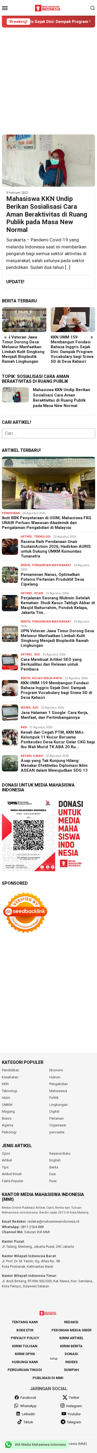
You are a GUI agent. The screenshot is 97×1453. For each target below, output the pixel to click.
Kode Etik (24, 1330)
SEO (37, 654)
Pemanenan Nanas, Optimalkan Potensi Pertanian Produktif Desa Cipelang (52, 579)
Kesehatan (10, 1077)
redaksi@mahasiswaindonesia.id (53, 1221)
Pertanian (56, 1118)
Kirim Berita (71, 1346)
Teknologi (42, 536)
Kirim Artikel (71, 1338)
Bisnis (26, 707)
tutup (53, 1358)
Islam (38, 593)
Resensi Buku (59, 1153)
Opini (6, 1153)
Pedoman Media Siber (71, 1330)
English (55, 1160)
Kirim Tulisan (24, 1346)
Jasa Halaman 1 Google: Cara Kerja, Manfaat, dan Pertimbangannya (54, 715)
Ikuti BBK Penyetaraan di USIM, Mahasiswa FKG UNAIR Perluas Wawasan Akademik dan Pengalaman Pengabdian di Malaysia (46, 522)
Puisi (53, 1181)
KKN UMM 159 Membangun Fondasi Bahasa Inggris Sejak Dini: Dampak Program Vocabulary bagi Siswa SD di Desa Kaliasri (72, 349)
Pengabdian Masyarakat (51, 565)
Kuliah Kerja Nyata (47, 678)
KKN (24, 727)
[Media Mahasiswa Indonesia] (48, 7)
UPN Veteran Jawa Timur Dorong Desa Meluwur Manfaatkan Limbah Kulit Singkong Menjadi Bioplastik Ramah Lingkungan (23, 349)
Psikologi (9, 1132)
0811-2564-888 (32, 1227)
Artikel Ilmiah (32, 756)
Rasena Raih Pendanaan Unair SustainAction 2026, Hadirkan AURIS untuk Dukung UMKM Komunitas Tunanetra (56, 549)
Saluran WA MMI (37, 1232)
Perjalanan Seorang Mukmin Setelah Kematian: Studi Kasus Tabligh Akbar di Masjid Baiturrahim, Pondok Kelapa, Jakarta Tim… (58, 605)
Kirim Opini (25, 1354)
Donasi (71, 1354)
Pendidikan (11, 513)
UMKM (7, 1105)
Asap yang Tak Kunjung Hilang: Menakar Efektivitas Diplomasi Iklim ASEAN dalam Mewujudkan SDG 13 (54, 765)
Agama (7, 1125)
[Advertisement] (48, 80)
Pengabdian (58, 1084)
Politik (54, 1098)
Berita (25, 565)
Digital (54, 1111)
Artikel (26, 536)
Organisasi (57, 1125)
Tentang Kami (25, 1322)
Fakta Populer (12, 1181)
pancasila (56, 1132)
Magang (8, 1111)
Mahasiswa (58, 1091)
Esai (52, 1174)
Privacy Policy (25, 1338)
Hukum (54, 1077)
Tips (5, 1167)
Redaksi (71, 1322)
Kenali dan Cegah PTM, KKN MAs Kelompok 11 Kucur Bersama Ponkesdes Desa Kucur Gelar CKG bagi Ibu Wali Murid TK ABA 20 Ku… (58, 739)
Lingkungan (58, 1105)
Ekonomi (56, 1070)
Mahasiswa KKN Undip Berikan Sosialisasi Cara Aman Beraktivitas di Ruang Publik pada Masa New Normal (46, 214)
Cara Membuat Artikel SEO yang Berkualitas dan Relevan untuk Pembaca (51, 664)
